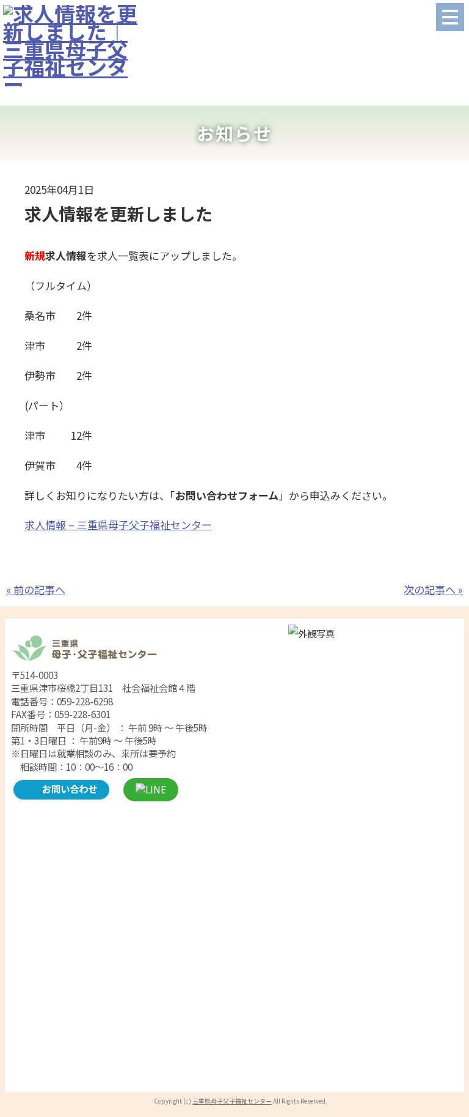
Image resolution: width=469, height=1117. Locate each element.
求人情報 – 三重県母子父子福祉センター (118, 524)
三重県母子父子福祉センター (232, 1100)
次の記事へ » (433, 589)
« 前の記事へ (35, 589)
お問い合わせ (69, 788)
